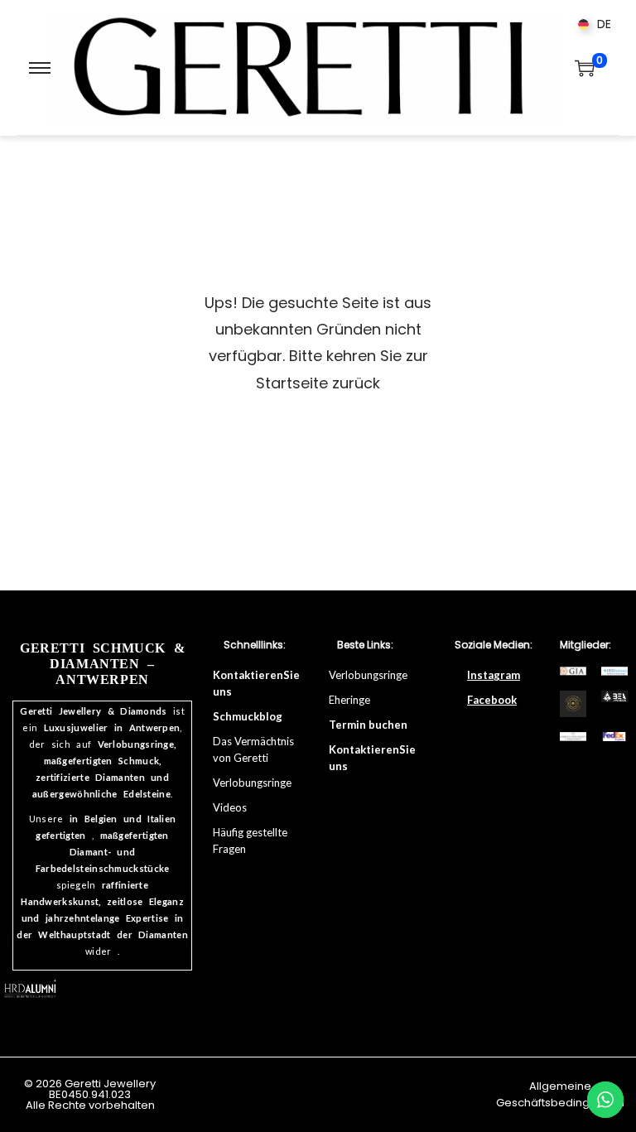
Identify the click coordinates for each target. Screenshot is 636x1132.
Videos (230, 807)
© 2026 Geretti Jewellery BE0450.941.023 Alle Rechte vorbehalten (90, 1094)
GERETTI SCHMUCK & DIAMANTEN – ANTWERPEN (102, 663)
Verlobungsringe (369, 675)
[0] (585, 68)
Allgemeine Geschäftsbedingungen (560, 1094)
